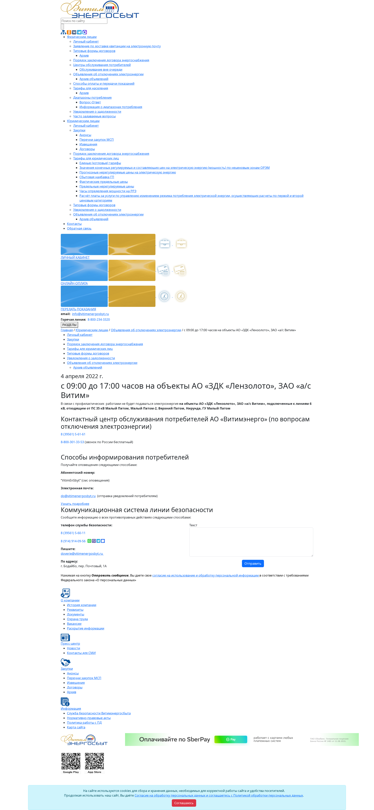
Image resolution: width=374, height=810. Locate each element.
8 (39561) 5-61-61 (73, 434)
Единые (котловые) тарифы (100, 163)
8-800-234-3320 (99, 319)
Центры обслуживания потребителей (102, 65)
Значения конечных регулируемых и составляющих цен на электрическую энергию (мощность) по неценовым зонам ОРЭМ (174, 168)
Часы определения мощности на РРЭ (107, 191)
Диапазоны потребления (92, 97)
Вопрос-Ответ (90, 102)
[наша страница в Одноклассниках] (69, 32)
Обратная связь (79, 228)
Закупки (79, 130)
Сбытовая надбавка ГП (96, 177)
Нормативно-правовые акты (89, 718)
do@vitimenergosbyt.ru (78, 496)
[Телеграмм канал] (79, 32)
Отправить (252, 563)
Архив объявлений (93, 79)
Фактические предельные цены (103, 182)
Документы (75, 614)
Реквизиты (75, 610)
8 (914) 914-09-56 (73, 541)
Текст (193, 525)
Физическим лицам (82, 37)
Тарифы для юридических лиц (96, 158)
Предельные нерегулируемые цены (106, 186)
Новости (73, 648)
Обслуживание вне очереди (100, 69)
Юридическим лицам (83, 121)
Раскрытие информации (85, 628)
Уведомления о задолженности (97, 111)
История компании (81, 605)
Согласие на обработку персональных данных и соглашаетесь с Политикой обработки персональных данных (219, 795)
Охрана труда (77, 619)
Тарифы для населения (90, 88)
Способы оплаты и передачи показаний (103, 83)
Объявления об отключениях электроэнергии (108, 74)
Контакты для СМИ (81, 653)
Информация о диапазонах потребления (110, 107)
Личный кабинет (86, 41)
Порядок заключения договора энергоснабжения (111, 60)
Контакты (74, 224)
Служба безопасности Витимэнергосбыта (99, 713)
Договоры (87, 149)
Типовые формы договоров (94, 51)
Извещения (88, 144)
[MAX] (84, 32)
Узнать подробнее (75, 504)
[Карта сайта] (64, 32)
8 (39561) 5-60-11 (73, 533)
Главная (67, 330)
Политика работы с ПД (84, 722)
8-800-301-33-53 (72, 442)
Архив (84, 55)
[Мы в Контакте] (74, 32)
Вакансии (74, 624)
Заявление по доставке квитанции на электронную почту (117, 46)
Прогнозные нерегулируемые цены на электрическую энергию (127, 172)
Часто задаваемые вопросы (94, 116)
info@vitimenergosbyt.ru (90, 314)
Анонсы (85, 135)
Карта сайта (76, 727)
